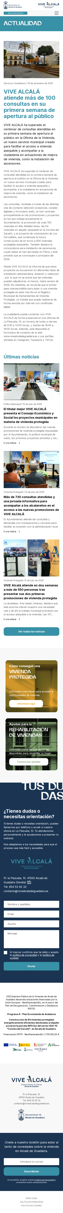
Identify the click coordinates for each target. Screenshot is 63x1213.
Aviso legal (31, 1198)
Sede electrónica (15, 13)
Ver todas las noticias (31, 631)
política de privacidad (25, 955)
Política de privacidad (31, 1202)
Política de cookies (31, 1205)
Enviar (31, 966)
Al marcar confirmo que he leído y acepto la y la (34, 955)
